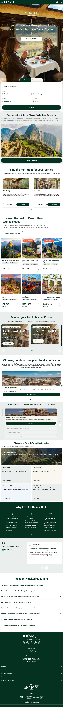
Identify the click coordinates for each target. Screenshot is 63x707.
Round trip (10, 86)
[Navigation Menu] (2, 2)
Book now (23, 204)
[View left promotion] (31, 22)
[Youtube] (35, 642)
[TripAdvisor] (39, 642)
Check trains (36, 480)
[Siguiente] (46, 568)
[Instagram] (24, 642)
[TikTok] (27, 642)
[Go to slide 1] (2, 417)
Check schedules (6, 480)
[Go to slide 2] (2, 428)
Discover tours (6, 498)
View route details (56, 462)
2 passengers (8, 101)
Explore (9, 204)
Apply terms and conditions (8, 339)
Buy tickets (36, 498)
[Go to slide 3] (2, 432)
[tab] (62, 12)
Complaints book (35, 702)
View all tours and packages (13, 233)
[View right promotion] (31, 62)
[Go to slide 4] (2, 436)
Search (31, 107)
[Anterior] (42, 568)
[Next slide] (60, 350)
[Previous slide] (3, 350)
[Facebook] (31, 642)
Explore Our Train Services (31, 160)
